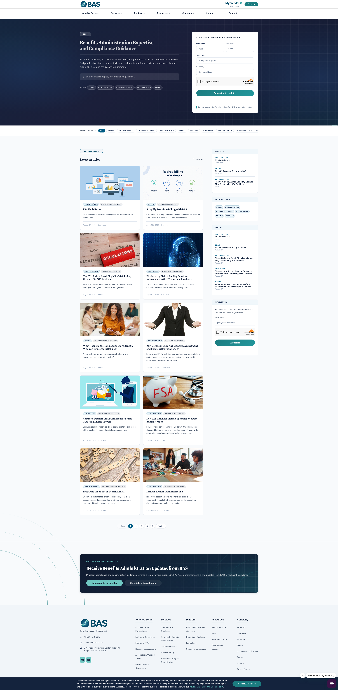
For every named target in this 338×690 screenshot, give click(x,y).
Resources (162, 13)
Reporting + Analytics (195, 637)
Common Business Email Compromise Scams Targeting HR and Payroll (107, 420)
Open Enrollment (124, 87)
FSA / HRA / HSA (225, 131)
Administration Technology (250, 131)
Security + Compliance (196, 649)
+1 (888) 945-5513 (92, 637)
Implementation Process (247, 651)
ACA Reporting (105, 87)
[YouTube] (88, 660)
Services (115, 13)
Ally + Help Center (219, 639)
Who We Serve (89, 13)
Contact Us (242, 633)
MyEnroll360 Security (172, 271)
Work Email (200, 55)
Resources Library (219, 627)
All (101, 131)
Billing (158, 87)
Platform (138, 13)
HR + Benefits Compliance (105, 341)
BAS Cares (241, 639)
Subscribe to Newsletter (104, 583)
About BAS (241, 627)
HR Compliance (144, 87)
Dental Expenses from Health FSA (164, 491)
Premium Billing (167, 652)
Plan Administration (169, 646)
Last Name (230, 44)
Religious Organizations (145, 649)
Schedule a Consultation (143, 583)
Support (210, 13)
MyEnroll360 (242, 211)
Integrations (191, 643)
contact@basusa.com (93, 642)
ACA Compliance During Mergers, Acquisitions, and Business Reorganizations (172, 347)
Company (187, 13)
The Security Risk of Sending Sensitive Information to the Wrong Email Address (168, 277)
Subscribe (235, 342)
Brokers (194, 131)
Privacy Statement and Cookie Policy (206, 687)
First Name (200, 44)
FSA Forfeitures (92, 209)
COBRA (91, 87)
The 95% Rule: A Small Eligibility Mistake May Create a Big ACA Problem (107, 277)
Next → (161, 526)
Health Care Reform (111, 271)
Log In (252, 4)
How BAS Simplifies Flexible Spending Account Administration (171, 420)
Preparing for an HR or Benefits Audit (103, 491)
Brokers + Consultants (145, 637)
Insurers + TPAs (142, 643)
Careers (240, 663)
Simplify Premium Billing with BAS (166, 209)
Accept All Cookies (247, 684)
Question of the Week (111, 204)
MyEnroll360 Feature (168, 204)
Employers (208, 131)
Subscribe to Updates (225, 93)
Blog (214, 633)
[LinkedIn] (82, 660)
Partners (240, 657)
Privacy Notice (243, 669)
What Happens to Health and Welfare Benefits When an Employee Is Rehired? (108, 347)
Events (240, 645)
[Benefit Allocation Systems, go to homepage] (90, 4)
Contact (233, 13)
